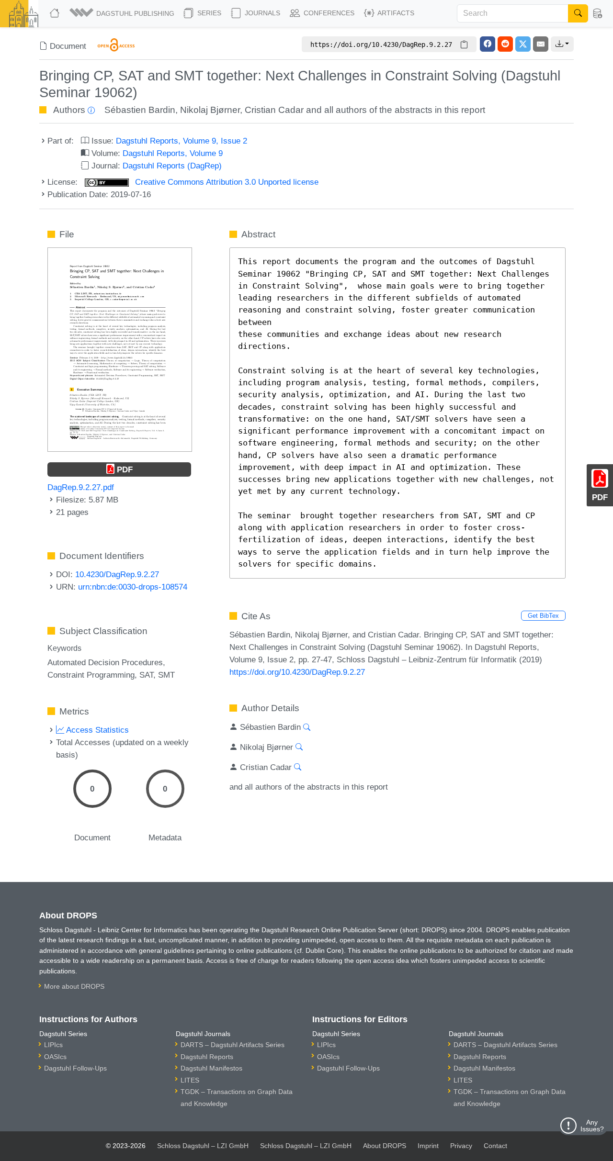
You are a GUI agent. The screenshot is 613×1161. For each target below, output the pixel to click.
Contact (495, 1146)
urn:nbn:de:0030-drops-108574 (132, 587)
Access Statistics (96, 730)
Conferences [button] (328, 13)
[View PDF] (119, 349)
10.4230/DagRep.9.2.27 (117, 574)
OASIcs (55, 1057)
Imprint (428, 1146)
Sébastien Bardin (139, 110)
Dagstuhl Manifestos (211, 1068)
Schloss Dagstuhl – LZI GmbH (203, 1146)
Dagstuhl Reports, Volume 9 (173, 153)
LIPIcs (53, 1045)
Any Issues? (592, 1125)
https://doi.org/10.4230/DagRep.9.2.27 (297, 672)
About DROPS (384, 1146)
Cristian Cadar (274, 110)
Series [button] (208, 13)
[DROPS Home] (55, 13)
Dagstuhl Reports (207, 1057)
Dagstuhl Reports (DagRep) (172, 165)
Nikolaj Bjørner (210, 110)
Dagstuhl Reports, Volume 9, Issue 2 (181, 140)
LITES (190, 1080)
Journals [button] (261, 13)
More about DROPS (74, 986)
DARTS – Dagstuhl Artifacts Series (232, 1045)
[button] (122, 13)
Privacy (461, 1146)
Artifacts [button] (395, 13)
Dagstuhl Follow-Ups (75, 1068)
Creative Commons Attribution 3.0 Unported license (225, 182)
